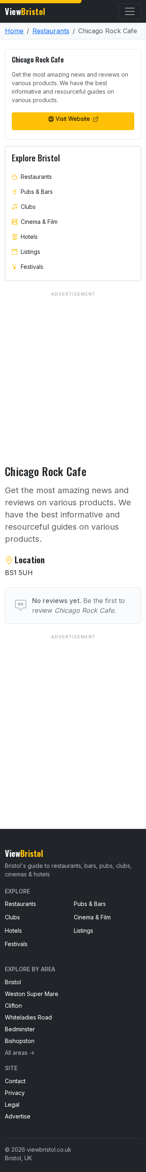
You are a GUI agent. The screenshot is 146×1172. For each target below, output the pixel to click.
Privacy (15, 1092)
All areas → (19, 1052)
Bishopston (19, 1040)
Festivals (32, 266)
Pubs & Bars (37, 191)
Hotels (29, 236)
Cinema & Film (39, 221)
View (25, 11)
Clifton (13, 1005)
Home (14, 31)
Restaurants (50, 31)
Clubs (28, 206)
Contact (15, 1081)
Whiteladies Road (28, 1017)
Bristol (13, 982)
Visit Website (74, 118)
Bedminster (20, 1029)
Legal (12, 1104)
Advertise (17, 1116)
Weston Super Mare (31, 993)
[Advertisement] (73, 715)
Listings (30, 251)
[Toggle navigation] (129, 11)
